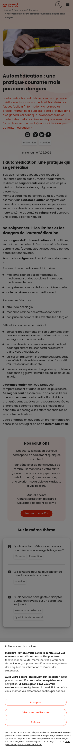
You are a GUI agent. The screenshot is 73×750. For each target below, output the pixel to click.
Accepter (35, 702)
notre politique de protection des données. (37, 743)
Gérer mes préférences (35, 712)
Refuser (35, 722)
